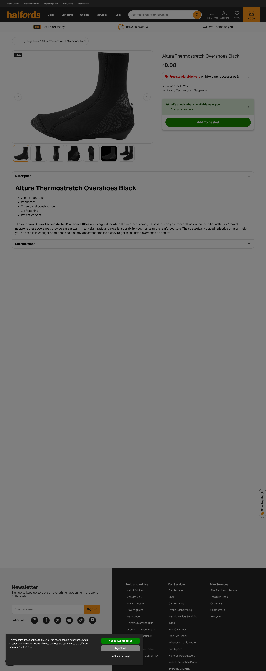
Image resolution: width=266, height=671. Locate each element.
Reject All (120, 648)
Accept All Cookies (120, 641)
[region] (74, 649)
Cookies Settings (120, 656)
